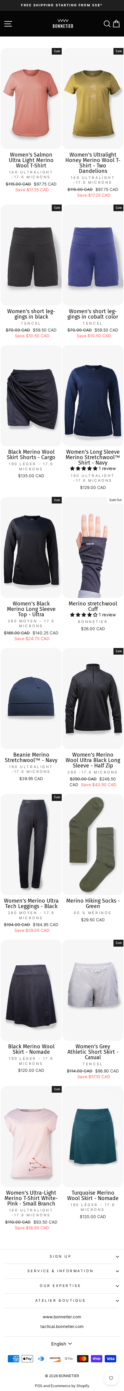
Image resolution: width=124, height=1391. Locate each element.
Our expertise (60, 1286)
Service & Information (60, 1271)
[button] (84, 468)
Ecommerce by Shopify (70, 1385)
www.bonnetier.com (62, 1316)
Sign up (61, 1256)
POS (38, 1385)
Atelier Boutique (60, 1300)
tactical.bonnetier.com (62, 1326)
